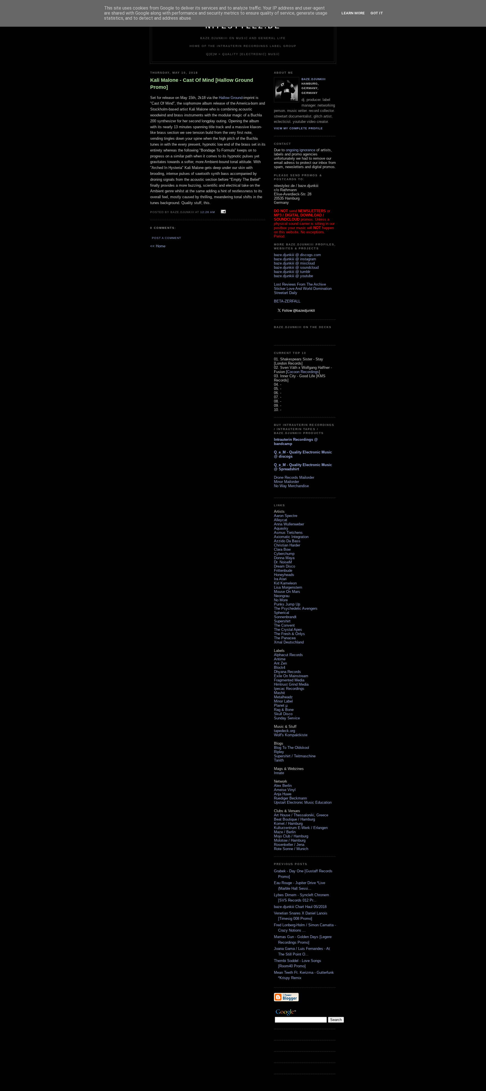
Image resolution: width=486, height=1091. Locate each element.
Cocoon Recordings (303, 372)
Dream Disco (284, 566)
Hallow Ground (230, 98)
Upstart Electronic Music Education (303, 802)
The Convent (284, 625)
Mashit (279, 693)
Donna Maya (284, 558)
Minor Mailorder (286, 482)
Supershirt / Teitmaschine (295, 756)
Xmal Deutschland (289, 642)
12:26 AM (207, 212)
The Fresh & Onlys (289, 634)
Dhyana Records (287, 672)
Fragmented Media (289, 680)
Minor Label (283, 701)
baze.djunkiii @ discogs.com (297, 255)
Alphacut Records (288, 655)
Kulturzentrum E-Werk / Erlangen (301, 828)
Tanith (279, 760)
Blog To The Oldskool (291, 748)
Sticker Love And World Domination (303, 288)
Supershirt (282, 621)
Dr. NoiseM (283, 562)
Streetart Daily (285, 293)
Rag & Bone (284, 710)
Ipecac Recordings (289, 688)
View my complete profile (298, 128)
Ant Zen (280, 663)
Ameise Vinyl (285, 790)
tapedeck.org (284, 731)
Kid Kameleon (285, 583)
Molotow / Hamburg (289, 840)
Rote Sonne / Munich (291, 849)
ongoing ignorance (300, 150)
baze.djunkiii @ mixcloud (294, 263)
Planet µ (280, 705)
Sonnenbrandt (285, 617)
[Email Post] (222, 212)
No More (281, 600)
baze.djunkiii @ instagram (295, 259)
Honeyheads (284, 575)
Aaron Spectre (285, 516)
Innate (279, 773)
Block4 (279, 667)
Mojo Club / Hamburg (291, 836)
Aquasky (281, 528)
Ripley (279, 752)
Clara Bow (282, 549)
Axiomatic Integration (291, 537)
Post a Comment (166, 238)
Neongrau (281, 596)
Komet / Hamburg (288, 823)
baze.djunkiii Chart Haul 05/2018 (300, 907)
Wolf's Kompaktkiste (290, 735)
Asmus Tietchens (288, 532)
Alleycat (280, 520)
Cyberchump (284, 554)
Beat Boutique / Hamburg (294, 819)
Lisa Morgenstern (288, 587)
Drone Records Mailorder (294, 477)
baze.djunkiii (314, 79)
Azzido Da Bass (287, 541)
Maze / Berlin (285, 832)
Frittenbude (283, 570)
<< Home (157, 246)
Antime (279, 659)
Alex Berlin (283, 785)
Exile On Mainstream (291, 676)
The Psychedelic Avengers (296, 608)
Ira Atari (280, 579)
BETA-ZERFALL (287, 301)
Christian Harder (287, 545)
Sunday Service (287, 718)
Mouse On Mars (287, 591)
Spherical (281, 613)
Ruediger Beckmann (290, 798)
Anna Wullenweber (289, 524)
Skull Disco (283, 714)
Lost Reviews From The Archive (300, 284)
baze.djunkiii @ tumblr (292, 272)
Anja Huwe (282, 794)
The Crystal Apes (288, 629)
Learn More (353, 13)
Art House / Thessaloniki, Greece (301, 815)
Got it (376, 13)
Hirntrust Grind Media (291, 684)
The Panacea (285, 638)
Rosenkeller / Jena (289, 844)
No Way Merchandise (291, 486)
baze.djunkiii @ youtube (293, 276)
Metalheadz (283, 697)
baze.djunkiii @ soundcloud (296, 267)
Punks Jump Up (287, 604)
